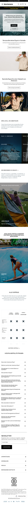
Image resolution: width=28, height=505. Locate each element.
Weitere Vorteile (13, 348)
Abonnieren (6, 447)
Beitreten (14, 25)
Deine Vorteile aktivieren (14, 47)
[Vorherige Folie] (2, 204)
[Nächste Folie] (25, 204)
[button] (2, 4)
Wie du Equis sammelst (14, 87)
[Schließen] (26, 8)
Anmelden (14, 28)
